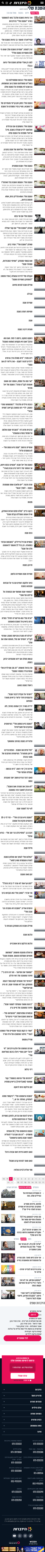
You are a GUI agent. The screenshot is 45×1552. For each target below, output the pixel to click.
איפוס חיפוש (24, 9)
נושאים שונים (36, 1413)
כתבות (20, 13)
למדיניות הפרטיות (18, 1380)
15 (29, 1182)
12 (40, 1182)
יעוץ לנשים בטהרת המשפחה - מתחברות (33, 1469)
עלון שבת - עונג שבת (36, 1449)
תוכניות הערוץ (36, 1401)
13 (36, 1182)
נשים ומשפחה (36, 1425)
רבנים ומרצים (36, 1419)
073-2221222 (38, 1444)
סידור (39, 1431)
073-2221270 (17, 1492)
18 (18, 1182)
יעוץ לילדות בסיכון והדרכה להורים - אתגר (13, 1458)
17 (22, 1182)
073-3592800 (16, 1452)
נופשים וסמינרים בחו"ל (35, 1505)
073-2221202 (38, 1508)
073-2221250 (16, 1500)
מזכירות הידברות (38, 1441)
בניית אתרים (33, 1544)
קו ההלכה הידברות (15, 1468)
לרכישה (33, 1314)
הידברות (38, 1389)
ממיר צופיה (39, 1497)
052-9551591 (38, 1483)
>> (8, 1182)
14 (32, 1182)
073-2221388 (38, 1452)
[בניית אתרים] (33, 1542)
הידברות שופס (17, 1497)
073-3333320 (16, 1462)
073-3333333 (38, 1500)
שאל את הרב (11, 13)
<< (43, 1179)
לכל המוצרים (22, 1338)
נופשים (19, 1489)
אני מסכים (21, 1380)
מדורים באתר (36, 1395)
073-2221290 (38, 1492)
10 (4, 1179)
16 (25, 1182)
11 (43, 1182)
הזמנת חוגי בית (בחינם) (35, 1489)
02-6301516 (38, 1473)
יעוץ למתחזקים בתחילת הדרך (33, 1457)
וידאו (27, 13)
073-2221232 (38, 1460)
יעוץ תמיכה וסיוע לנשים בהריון (35, 1479)
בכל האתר (35, 13)
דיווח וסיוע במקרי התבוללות (13, 1478)
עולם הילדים (37, 1407)
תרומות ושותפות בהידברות (13, 1441)
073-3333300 (16, 1471)
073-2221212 (17, 1444)
